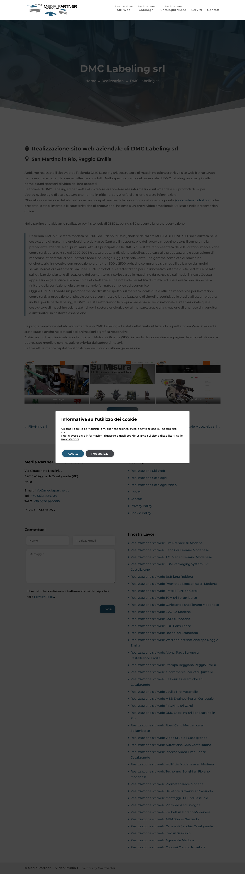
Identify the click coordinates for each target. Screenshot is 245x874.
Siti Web (124, 10)
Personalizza (99, 453)
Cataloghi (146, 10)
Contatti (213, 10)
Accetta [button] (73, 453)
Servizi (196, 10)
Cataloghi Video (173, 10)
